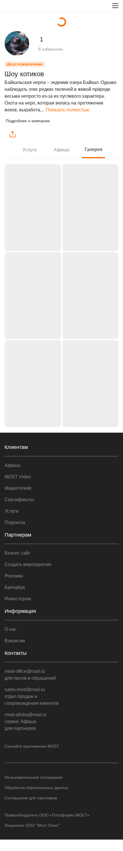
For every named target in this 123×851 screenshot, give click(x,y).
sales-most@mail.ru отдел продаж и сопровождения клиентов (32, 696)
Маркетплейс (18, 488)
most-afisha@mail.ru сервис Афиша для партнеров (25, 721)
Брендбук (15, 587)
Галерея (93, 149)
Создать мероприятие (28, 564)
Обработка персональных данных (36, 787)
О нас (11, 629)
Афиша (62, 149)
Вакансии (15, 640)
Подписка (15, 522)
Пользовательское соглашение (34, 777)
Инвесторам (18, 598)
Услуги (30, 149)
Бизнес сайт (17, 553)
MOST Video (18, 476)
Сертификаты (19, 499)
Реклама (14, 575)
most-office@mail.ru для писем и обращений (30, 675)
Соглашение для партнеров (31, 798)
